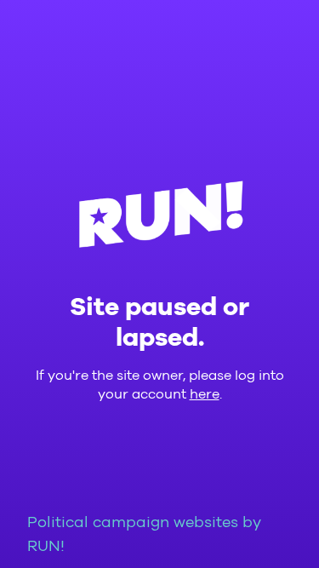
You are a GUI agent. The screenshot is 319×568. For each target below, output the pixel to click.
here (204, 394)
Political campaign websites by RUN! (144, 534)
